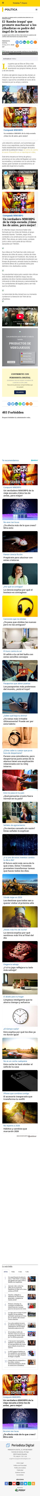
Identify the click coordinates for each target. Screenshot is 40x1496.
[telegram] (25, 1483)
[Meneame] (35, 42)
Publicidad (20, 1470)
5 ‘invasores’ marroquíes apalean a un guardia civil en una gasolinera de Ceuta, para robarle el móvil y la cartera (17, 1344)
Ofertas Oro (27, 356)
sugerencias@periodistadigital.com (20, 1458)
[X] (10, 1483)
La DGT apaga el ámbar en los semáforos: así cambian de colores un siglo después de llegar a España (17, 1354)
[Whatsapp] (28, 42)
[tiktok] (18, 1483)
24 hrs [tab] (6, 1272)
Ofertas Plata (27, 359)
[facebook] (6, 1483)
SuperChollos (27, 353)
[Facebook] (17, 42)
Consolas (11, 362)
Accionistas (20, 1475)
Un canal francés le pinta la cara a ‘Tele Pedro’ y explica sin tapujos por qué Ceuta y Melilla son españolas (17, 1279)
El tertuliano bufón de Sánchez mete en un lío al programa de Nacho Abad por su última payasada (16, 1334)
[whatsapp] (29, 1483)
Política (11, 9)
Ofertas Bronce (28, 362)
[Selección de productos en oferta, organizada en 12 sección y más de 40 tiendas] (20, 332)
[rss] (33, 1483)
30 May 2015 (6, 45)
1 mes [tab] (20, 1272)
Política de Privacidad (20, 1465)
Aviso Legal (20, 1463)
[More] (17, 45)
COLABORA (20, 392)
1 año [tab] (27, 1272)
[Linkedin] (24, 42)
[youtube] (14, 1483)
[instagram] (21, 1483)
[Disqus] (20, 1169)
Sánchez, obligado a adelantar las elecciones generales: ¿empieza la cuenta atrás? (16, 1297)
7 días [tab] (13, 1272)
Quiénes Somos (20, 1472)
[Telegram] (31, 42)
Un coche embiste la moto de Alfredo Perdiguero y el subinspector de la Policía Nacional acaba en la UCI (16, 1325)
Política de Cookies (20, 1468)
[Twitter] (20, 42)
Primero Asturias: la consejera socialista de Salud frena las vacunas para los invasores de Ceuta (17, 1306)
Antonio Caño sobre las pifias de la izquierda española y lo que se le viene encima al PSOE (17, 1288)
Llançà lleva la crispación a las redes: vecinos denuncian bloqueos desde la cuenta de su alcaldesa (16, 1362)
